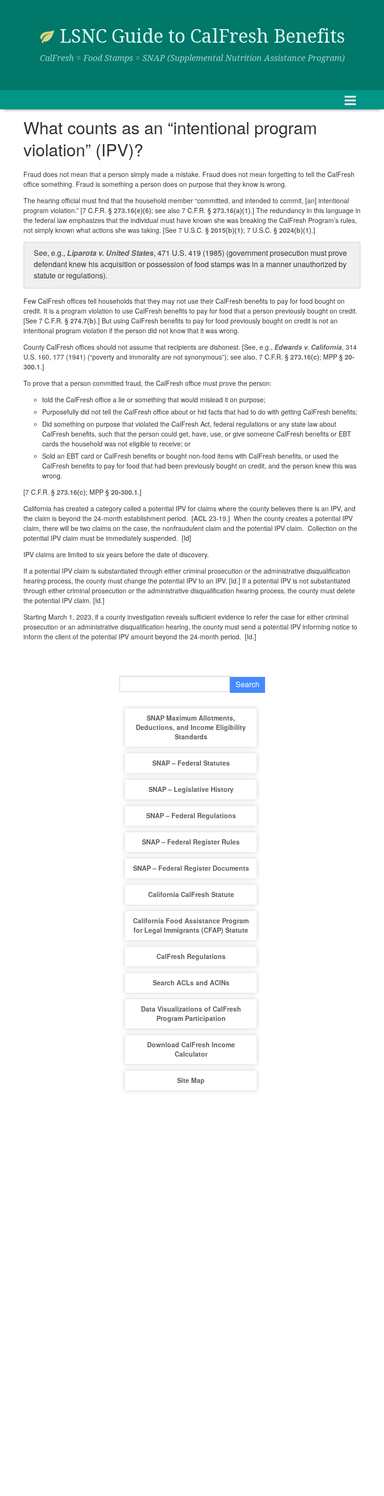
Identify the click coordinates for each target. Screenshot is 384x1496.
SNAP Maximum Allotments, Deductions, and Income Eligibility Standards (191, 727)
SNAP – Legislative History (191, 789)
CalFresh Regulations (191, 956)
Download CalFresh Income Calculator (191, 1049)
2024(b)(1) (295, 230)
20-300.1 (124, 492)
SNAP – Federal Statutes (191, 762)
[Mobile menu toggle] (350, 99)
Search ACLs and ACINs (191, 982)
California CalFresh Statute (191, 894)
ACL (200, 518)
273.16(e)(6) (132, 210)
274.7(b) (83, 320)
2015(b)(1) (227, 230)
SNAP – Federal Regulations (191, 815)
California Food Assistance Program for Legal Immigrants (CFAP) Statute (191, 925)
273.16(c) (304, 356)
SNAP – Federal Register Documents (191, 868)
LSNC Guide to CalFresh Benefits (202, 36)
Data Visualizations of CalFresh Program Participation (191, 1013)
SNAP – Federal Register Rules (191, 841)
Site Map (191, 1080)
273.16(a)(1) (232, 210)
